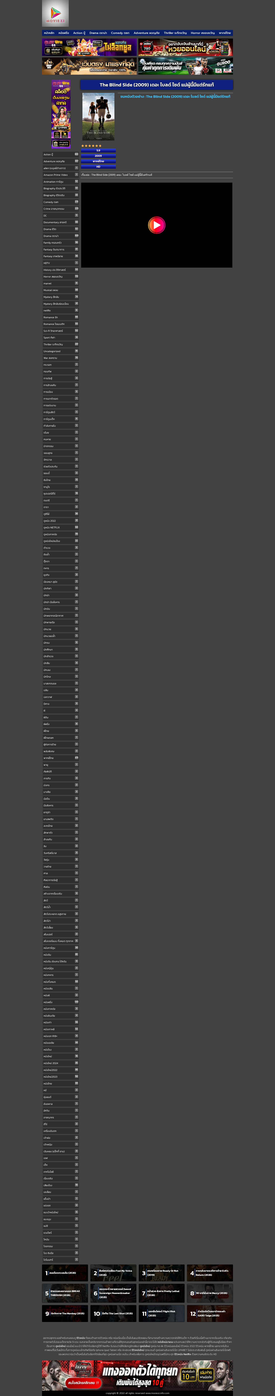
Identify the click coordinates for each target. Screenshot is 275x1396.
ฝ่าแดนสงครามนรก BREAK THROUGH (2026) (65, 1293)
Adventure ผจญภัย (147, 33)
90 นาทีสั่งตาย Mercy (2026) (211, 1293)
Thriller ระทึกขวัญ (175, 33)
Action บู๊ (79, 33)
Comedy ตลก (120, 33)
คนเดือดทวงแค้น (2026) (62, 1273)
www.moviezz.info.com (157, 1393)
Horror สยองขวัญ (203, 33)
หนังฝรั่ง (64, 33)
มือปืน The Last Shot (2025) (117, 1313)
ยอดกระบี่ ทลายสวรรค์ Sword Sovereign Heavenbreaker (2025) (115, 1293)
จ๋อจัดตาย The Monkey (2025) (67, 1313)
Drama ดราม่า (98, 33)
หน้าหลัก (49, 33)
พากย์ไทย (225, 33)
